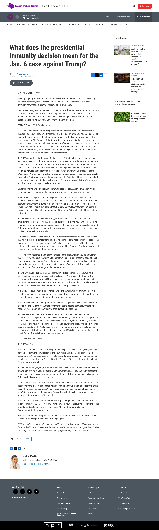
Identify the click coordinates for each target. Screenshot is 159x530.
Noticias (21, 24)
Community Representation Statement (67, 514)
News (9, 24)
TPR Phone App (124, 498)
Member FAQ (92, 509)
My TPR (129, 24)
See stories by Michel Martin (36, 463)
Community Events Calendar (128, 509)
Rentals (90, 514)
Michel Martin (22, 74)
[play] (10, 17)
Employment (62, 498)
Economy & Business (137, 45)
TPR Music (32, 24)
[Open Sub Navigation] (14, 24)
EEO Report (92, 493)
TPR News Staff (124, 493)
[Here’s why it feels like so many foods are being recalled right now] (122, 117)
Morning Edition (23, 439)
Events (87, 24)
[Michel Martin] (15, 462)
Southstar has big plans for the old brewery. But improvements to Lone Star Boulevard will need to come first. (139, 56)
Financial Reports (94, 488)
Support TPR (115, 24)
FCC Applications (94, 503)
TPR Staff (122, 488)
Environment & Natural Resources (138, 74)
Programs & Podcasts (53, 24)
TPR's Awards (123, 503)
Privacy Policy (62, 509)
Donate (145, 6)
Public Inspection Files (96, 498)
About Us (60, 488)
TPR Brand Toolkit (63, 503)
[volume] (17, 17)
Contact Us (61, 493)
